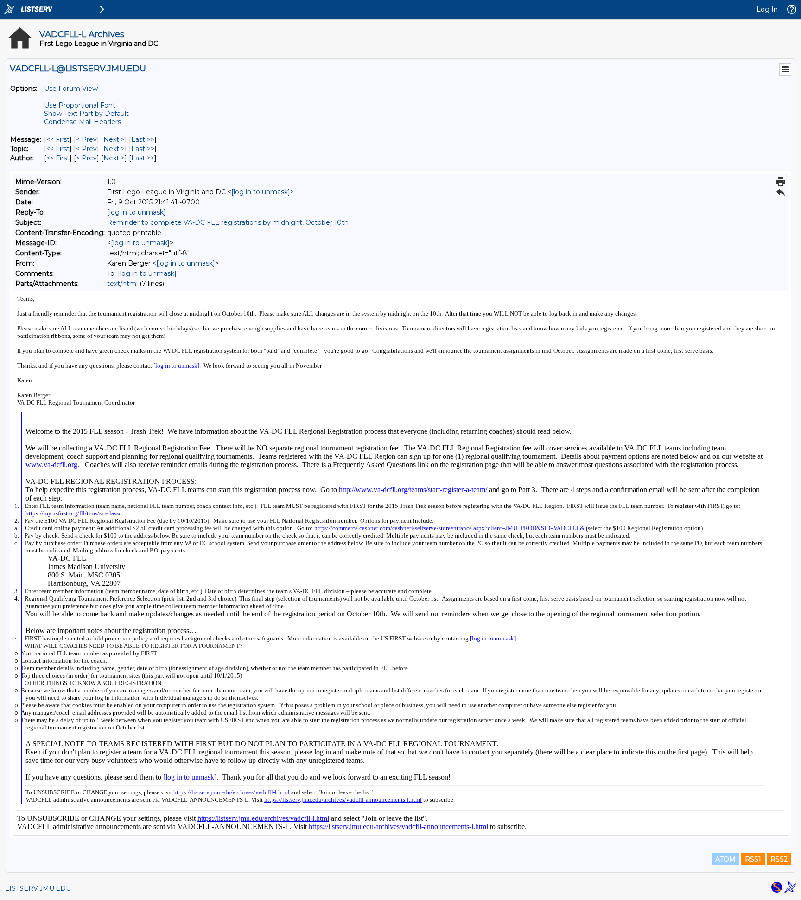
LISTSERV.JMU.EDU (38, 888)
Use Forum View (71, 88)
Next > (114, 139)
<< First (58, 139)
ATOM (725, 859)
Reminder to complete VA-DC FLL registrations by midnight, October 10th (228, 222)
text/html (122, 283)
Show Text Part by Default (86, 113)
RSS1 (753, 859)
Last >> (142, 139)
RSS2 (779, 859)
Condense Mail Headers (82, 122)
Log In (767, 9)
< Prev (86, 139)
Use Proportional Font (79, 105)
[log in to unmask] (260, 192)
